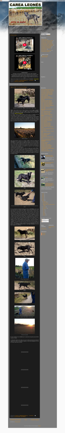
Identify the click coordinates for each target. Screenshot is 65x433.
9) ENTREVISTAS (44, 49)
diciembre (44, 201)
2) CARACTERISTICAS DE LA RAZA (47, 40)
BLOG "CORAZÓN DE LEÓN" (46, 113)
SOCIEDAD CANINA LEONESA (46, 147)
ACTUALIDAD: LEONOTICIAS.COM (47, 93)
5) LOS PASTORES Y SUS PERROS (20, 416)
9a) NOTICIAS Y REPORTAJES (46, 50)
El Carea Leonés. (13, 35)
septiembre (45, 208)
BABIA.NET (43, 99)
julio (44, 209)
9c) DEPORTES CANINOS (45, 51)
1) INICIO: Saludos (44, 39)
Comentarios (44, 221)
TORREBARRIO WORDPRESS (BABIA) (47, 148)
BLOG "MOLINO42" (44, 121)
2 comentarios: (31, 415)
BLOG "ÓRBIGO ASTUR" (45, 134)
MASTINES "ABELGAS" (45, 142)
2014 (43, 195)
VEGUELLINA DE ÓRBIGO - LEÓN (46, 150)
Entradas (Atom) (17, 421)
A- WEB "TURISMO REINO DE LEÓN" (47, 89)
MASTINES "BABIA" (44, 143)
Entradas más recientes (15, 419)
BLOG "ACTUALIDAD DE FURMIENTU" (47, 105)
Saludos (46, 177)
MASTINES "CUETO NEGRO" (46, 144)
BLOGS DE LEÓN (44, 135)
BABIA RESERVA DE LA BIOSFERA (46, 98)
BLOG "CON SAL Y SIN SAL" (45, 112)
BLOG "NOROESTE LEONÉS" (46, 124)
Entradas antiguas (35, 419)
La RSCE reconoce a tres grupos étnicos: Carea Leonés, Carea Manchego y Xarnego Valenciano (49, 184)
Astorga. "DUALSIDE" (44, 95)
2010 (43, 200)
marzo (44, 213)
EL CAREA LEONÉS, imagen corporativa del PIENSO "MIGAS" (49, 170)
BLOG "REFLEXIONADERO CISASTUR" (47, 128)
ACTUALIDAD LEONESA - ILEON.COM (47, 90)
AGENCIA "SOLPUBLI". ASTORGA (46, 94)
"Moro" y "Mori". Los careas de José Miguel (18, 87)
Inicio (26, 419)
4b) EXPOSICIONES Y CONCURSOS (47, 44)
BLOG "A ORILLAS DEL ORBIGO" (46, 104)
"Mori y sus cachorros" (19, 113)
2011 (43, 199)
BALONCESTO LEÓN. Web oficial (46, 100)
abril (44, 212)
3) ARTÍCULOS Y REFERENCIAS (46, 41)
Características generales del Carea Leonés (49, 163)
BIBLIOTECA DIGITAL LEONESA (46, 101)
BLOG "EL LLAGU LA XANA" (45, 118)
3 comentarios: (31, 80)
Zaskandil (43, 233)
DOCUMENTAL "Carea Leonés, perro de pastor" (49, 156)
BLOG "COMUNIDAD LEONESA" (46, 111)
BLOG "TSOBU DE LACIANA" (46, 133)
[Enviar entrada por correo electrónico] (35, 80)
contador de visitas (44, 56)
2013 (43, 196)
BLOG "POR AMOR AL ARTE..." (46, 125)
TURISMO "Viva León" (44, 149)
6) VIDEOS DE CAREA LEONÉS (19, 81)
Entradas (43, 219)
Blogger (39, 425)
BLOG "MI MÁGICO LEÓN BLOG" (46, 120)
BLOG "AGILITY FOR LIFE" (45, 106)
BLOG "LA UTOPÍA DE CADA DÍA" (46, 119)
